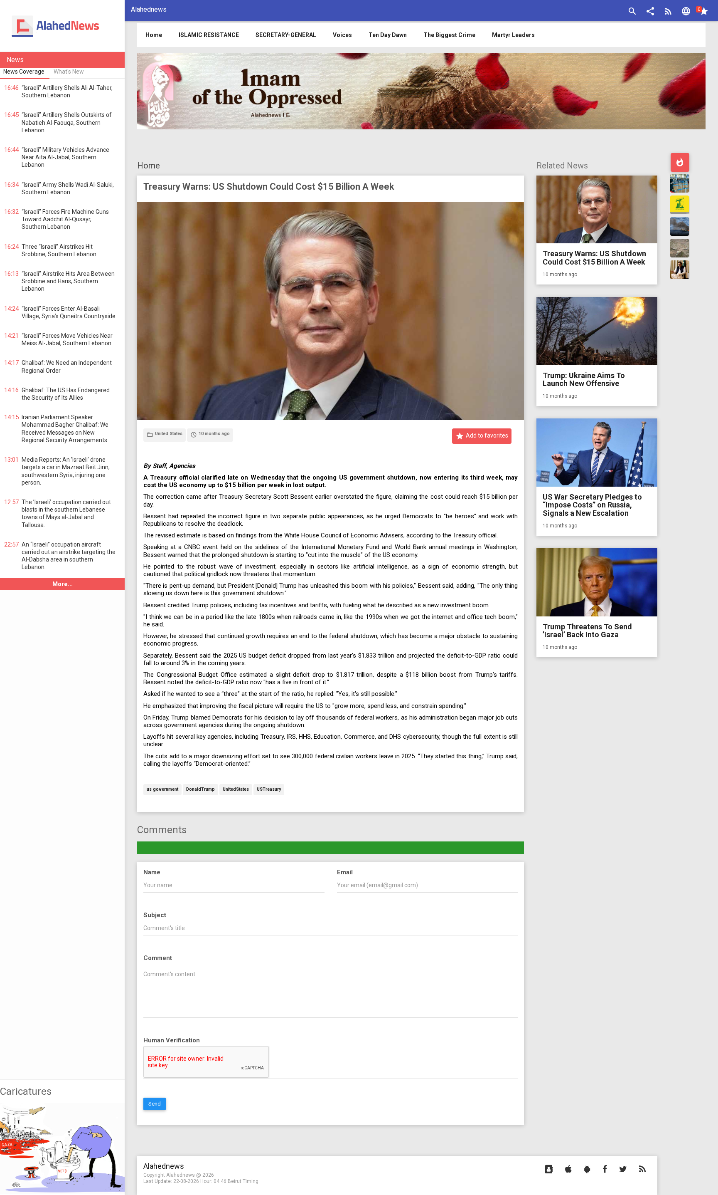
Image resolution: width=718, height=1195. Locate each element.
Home (148, 166)
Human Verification (171, 1040)
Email (345, 872)
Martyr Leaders (513, 35)
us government (162, 789)
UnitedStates (236, 789)
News (15, 60)
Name (151, 872)
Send (154, 1104)
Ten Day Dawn (388, 35)
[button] (650, 12)
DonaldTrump (200, 789)
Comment (157, 958)
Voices (342, 35)
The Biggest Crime (449, 35)
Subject (154, 915)
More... (62, 584)
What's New (69, 71)
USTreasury (269, 789)
